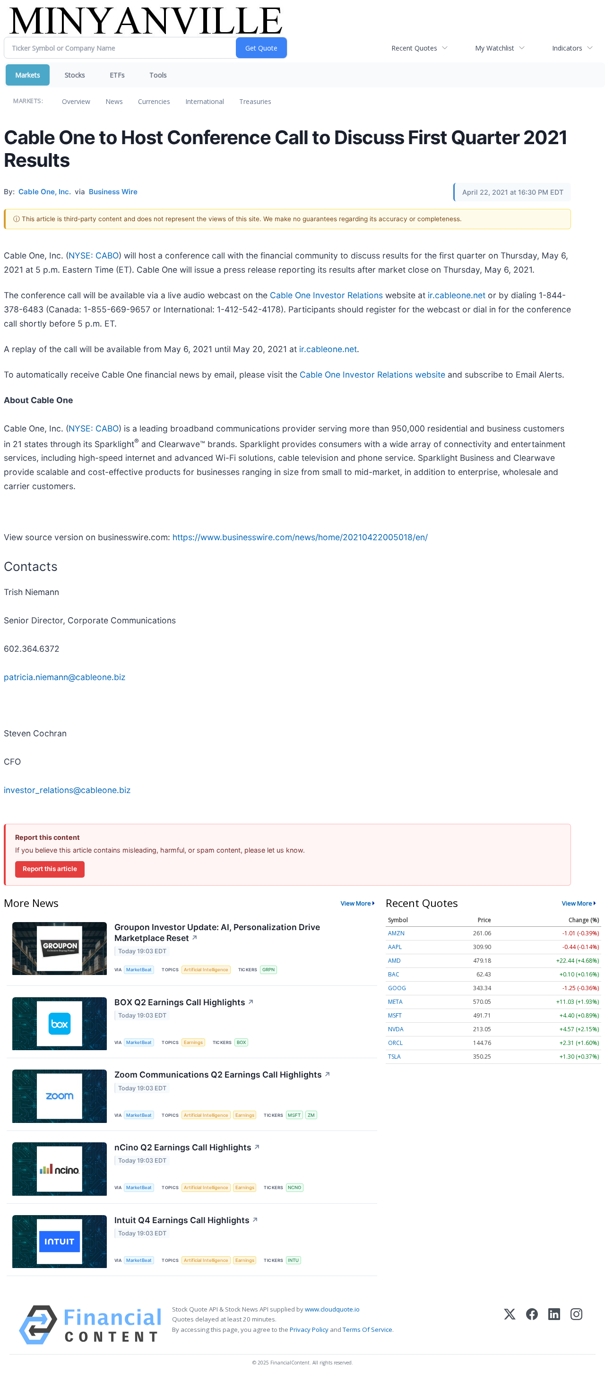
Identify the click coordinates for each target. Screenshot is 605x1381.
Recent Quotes (414, 47)
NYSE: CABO (94, 255)
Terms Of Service (367, 1329)
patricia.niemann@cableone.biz (65, 677)
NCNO (294, 1187)
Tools (158, 74)
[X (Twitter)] (509, 1325)
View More (356, 903)
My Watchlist (494, 47)
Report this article (50, 868)
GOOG (397, 988)
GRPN (268, 969)
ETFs (117, 74)
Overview (76, 101)
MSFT (294, 1115)
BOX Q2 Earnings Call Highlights (184, 1002)
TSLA (394, 1057)
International (204, 101)
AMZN (396, 933)
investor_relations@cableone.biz (67, 790)
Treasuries (255, 101)
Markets (27, 74)
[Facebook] (532, 1325)
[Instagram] (576, 1325)
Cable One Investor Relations (326, 295)
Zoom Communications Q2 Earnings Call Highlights (222, 1074)
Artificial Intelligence (206, 969)
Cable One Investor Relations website (372, 375)
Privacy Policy (309, 1329)
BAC (393, 974)
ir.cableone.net (456, 295)
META (395, 1002)
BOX (241, 1042)
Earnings (193, 1042)
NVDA (396, 1029)
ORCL (395, 1043)
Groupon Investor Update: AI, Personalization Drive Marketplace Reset (217, 932)
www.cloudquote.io (332, 1309)
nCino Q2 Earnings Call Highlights (187, 1147)
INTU (293, 1260)
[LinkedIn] (554, 1325)
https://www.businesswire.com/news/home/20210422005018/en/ (300, 537)
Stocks (75, 74)
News (114, 101)
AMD (394, 961)
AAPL (395, 947)
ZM (311, 1115)
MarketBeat (139, 969)
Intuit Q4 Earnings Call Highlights (186, 1220)
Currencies (154, 101)
